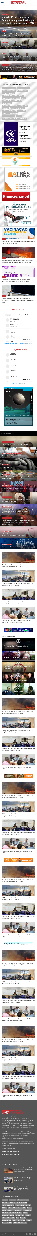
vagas (26, 106)
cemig (12, 108)
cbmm (23, 98)
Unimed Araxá (13, 113)
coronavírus (20, 108)
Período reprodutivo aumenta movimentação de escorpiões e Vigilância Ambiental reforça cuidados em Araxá (18, 300)
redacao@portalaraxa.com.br (10, 1151)
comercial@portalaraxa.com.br (11, 1154)
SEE (15, 111)
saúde (19, 111)
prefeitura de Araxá (9, 90)
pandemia (13, 88)
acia (10, 111)
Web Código (12, 1234)
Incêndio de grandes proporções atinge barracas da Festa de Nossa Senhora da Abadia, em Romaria (17, 261)
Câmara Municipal (23, 88)
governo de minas (8, 93)
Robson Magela (22, 90)
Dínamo (5, 113)
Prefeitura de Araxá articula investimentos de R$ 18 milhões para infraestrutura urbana (17, 621)
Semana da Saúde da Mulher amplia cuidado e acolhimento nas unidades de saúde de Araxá (16, 280)
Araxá (18, 98)
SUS (24, 111)
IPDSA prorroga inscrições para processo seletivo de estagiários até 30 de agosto (17, 584)
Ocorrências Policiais (10, 95)
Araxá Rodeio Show (9, 116)
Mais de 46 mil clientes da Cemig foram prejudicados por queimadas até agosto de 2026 (17, 565)
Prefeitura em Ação (20, 118)
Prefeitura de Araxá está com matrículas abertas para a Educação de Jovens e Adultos (18, 603)
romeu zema (18, 100)
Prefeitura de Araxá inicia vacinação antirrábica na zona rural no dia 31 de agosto (18, 242)
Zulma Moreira (7, 118)
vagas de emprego (8, 98)
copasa (19, 116)
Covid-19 (5, 88)
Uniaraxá (5, 108)
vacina (21, 95)
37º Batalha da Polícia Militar (12, 106)
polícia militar (7, 100)
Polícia (5, 111)
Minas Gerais (7, 103)
